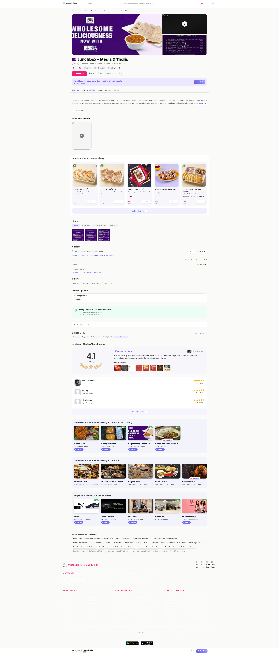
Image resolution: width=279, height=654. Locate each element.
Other (152, 573)
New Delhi (67, 598)
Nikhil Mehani (87, 400)
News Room (73, 627)
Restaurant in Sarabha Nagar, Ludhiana (86, 539)
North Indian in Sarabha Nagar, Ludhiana (87, 543)
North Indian (96, 283)
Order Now (79, 74)
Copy (194, 251)
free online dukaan (89, 564)
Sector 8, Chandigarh (122, 606)
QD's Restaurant (171, 618)
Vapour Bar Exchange (173, 609)
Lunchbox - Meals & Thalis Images (173, 551)
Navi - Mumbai (68, 612)
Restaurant (107, 11)
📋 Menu (101, 73)
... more (87, 194)
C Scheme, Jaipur (145, 609)
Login (203, 3)
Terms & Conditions (130, 627)
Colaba (141, 612)
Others (177, 636)
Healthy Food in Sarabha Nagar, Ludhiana (119, 543)
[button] (184, 24)
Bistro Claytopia (196, 598)
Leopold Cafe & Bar (197, 612)
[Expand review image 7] (160, 368)
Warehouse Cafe (196, 606)
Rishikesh (66, 615)
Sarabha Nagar (96, 11)
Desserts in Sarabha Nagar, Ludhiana (135, 539)
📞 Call (91, 73)
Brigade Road (144, 598)
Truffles (168, 598)
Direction (203, 251)
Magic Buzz (113, 225)
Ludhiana (86, 11)
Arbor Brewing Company (174, 601)
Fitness (116, 573)
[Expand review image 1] (117, 368)
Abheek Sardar (88, 381)
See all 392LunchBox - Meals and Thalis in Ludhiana (93, 255)
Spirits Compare (116, 627)
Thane (90, 612)
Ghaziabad (67, 603)
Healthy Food (108, 283)
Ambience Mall (144, 603)
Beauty (91, 573)
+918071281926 (201, 264)
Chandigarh (92, 601)
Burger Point (194, 601)
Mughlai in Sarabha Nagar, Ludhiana (164, 539)
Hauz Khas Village (120, 618)
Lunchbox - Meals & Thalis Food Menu (145, 551)
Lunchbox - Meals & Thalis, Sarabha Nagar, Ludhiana (117, 547)
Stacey (85, 390)
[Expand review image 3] (131, 368)
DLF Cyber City (119, 603)
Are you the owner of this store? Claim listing (86, 272)
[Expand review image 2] (124, 368)
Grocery (108, 573)
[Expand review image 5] (146, 368)
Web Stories (205, 627)
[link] (85, 184)
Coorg (90, 615)
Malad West (118, 615)
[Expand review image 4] (139, 368)
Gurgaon (91, 598)
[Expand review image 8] (167, 368)
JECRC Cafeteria (196, 609)
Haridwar (91, 618)
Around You (92, 627)
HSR (115, 601)
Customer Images (100, 225)
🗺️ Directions (112, 73)
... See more (202, 103)
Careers (196, 627)
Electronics (126, 573)
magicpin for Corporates (176, 627)
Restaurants (81, 573)
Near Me (106, 627)
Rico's (192, 615)
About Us (83, 627)
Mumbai (91, 609)
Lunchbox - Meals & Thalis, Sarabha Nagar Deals (185, 543)
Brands (162, 627)
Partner (156, 627)
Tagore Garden (145, 618)
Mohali (65, 609)
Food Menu (86, 225)
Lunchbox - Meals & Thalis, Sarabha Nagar (150, 543)
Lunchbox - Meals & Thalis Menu (118, 551)
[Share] (121, 73)
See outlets (200, 82)
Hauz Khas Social (196, 618)
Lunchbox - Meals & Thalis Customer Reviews (180, 547)
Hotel (134, 573)
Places (149, 627)
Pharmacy (143, 573)
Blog (99, 627)
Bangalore (67, 601)
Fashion (99, 573)
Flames (192, 603)
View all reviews (138, 412)
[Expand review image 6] (153, 368)
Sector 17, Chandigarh (147, 606)
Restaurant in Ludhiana (112, 539)
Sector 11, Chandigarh (122, 609)
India (79, 11)
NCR (89, 606)
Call (192, 651)
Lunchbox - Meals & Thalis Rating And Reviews (88, 551)
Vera (188, 627)
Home (74, 11)
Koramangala (119, 598)
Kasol (65, 618)
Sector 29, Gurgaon (146, 601)
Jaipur (65, 606)
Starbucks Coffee (171, 612)
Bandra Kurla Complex (122, 612)
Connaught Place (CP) (147, 615)
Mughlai (85, 283)
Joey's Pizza (169, 615)
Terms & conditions (83, 324)
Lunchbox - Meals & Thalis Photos (84, 547)
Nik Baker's (169, 603)
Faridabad (92, 603)
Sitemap (142, 627)
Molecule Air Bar (171, 606)
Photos (75, 225)
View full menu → (201, 333)
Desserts (76, 283)
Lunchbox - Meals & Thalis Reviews (150, 547)
